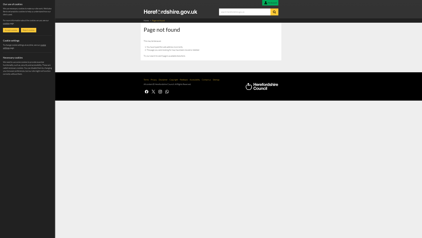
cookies (6, 23)
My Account (272, 3)
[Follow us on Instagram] (160, 92)
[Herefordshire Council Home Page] (261, 89)
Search (274, 11)
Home (146, 20)
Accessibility (195, 79)
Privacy (154, 79)
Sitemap (216, 79)
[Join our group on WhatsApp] (167, 92)
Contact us (206, 79)
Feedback (184, 79)
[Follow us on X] (153, 92)
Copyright (173, 79)
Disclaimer (163, 79)
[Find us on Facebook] (147, 92)
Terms (146, 79)
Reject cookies (29, 30)
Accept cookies (11, 30)
